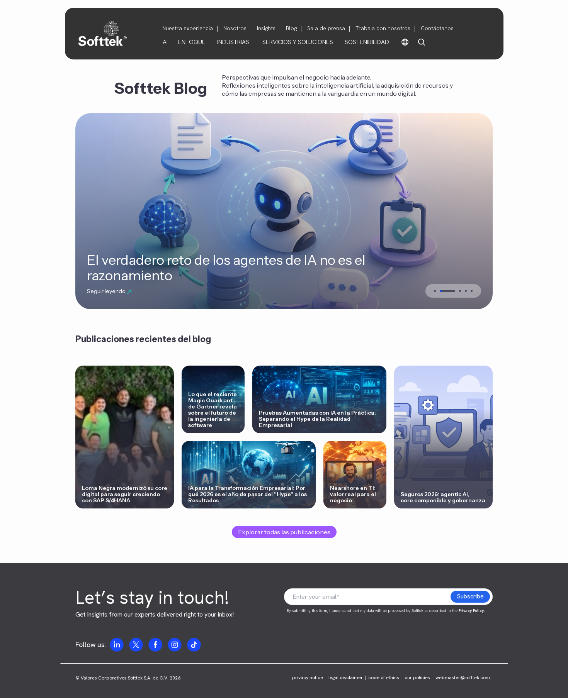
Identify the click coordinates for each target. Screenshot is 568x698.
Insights (266, 28)
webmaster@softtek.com (462, 678)
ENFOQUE (192, 42)
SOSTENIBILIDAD (367, 42)
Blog (291, 28)
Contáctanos (437, 28)
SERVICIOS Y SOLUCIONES (297, 42)
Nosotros (235, 28)
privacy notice (307, 678)
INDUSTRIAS (233, 42)
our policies (417, 678)
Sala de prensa (326, 28)
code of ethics (383, 678)
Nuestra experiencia (187, 28)
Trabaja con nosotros (382, 28)
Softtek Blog (160, 88)
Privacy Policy (471, 610)
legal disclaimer (345, 678)
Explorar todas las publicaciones (284, 532)
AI (165, 42)
